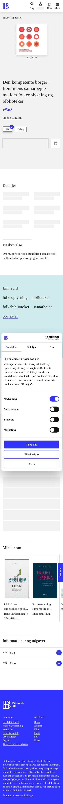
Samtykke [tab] (11, 347)
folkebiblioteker (16, 307)
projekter (10, 316)
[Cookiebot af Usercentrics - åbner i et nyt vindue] (45, 338)
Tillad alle (31, 444)
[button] (31, 652)
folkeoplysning (15, 297)
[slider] (31, 49)
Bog (7, 129)
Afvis (32, 464)
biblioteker (41, 297)
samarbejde (42, 307)
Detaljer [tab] (31, 347)
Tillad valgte (32, 454)
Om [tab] (52, 347)
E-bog (21, 129)
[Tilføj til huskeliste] (55, 143)
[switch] (54, 409)
